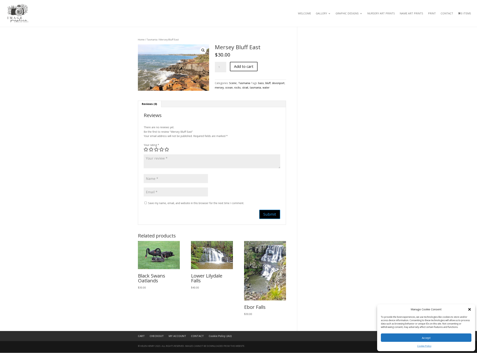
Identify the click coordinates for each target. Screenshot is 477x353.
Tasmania (152, 39)
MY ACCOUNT (177, 336)
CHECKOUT (157, 336)
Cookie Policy (424, 346)
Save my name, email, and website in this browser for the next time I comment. (196, 203)
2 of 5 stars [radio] (151, 149)
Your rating (151, 145)
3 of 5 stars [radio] (156, 149)
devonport (278, 83)
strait (245, 87)
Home (141, 39)
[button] (469, 309)
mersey (219, 87)
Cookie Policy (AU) (220, 336)
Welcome (304, 13)
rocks (237, 87)
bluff (268, 83)
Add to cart (243, 66)
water (266, 87)
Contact (447, 13)
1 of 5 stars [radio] (146, 149)
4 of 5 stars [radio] (161, 149)
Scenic (233, 83)
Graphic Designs (347, 13)
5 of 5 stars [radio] (167, 149)
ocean (229, 87)
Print (432, 13)
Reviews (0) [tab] (149, 104)
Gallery (321, 13)
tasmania (255, 87)
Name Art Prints (411, 13)
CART (141, 336)
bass (261, 83)
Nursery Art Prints (381, 13)
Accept (426, 338)
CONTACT (197, 336)
